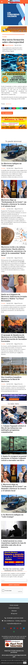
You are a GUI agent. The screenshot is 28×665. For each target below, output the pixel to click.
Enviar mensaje (14, 605)
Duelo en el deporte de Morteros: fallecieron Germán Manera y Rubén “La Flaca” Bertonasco (14, 297)
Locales (4, 36)
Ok (25, 662)
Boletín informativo (14, 608)
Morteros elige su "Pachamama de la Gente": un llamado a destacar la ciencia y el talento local (13, 203)
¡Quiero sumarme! (14, 585)
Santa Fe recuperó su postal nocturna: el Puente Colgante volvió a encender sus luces (13, 458)
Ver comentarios (7, 113)
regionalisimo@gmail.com (14, 623)
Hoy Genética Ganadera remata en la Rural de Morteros (11, 379)
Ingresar (14, 613)
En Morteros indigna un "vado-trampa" (11, 164)
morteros (8, 104)
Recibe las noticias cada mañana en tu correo (13, 569)
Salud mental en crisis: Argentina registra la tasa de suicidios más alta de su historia (13, 544)
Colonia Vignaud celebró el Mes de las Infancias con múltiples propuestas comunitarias (13, 429)
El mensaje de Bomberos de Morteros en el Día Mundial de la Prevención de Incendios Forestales (14, 338)
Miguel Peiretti (9, 45)
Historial (14, 611)
